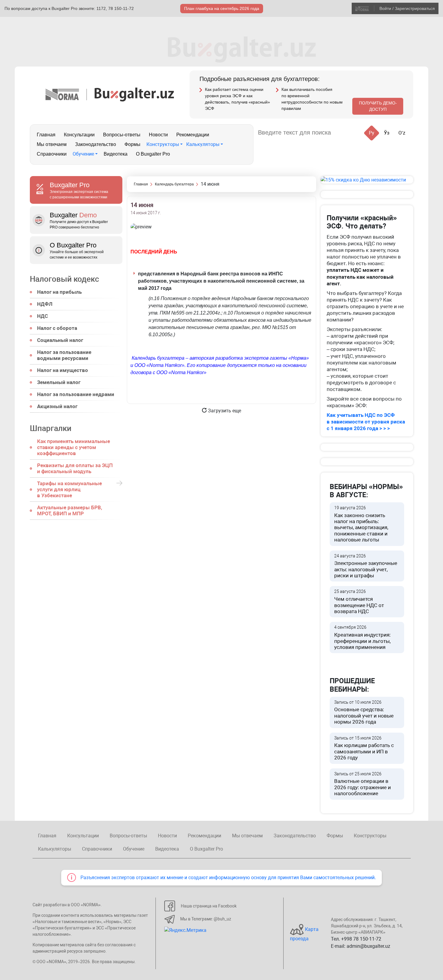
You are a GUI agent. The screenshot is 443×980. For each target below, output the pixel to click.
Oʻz (401, 133)
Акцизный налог (57, 406)
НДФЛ (44, 304)
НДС (42, 316)
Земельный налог (58, 382)
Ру (371, 133)
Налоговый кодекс (64, 279)
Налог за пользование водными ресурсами (64, 355)
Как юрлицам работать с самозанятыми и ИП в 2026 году (364, 748)
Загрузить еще (224, 411)
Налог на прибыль (59, 292)
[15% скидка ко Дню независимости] (367, 180)
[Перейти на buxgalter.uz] (134, 94)
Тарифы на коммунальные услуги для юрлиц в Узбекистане (69, 489)
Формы (132, 144)
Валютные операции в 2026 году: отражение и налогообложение (362, 784)
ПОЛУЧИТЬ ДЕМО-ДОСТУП (378, 106)
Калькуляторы (202, 144)
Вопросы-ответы (121, 134)
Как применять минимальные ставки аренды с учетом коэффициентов (73, 447)
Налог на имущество (62, 370)
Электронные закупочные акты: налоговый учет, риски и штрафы (365, 566)
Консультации (79, 134)
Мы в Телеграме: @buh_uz (205, 918)
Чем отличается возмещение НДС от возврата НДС (359, 601)
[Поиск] (342, 132)
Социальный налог (60, 340)
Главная (46, 134)
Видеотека (115, 154)
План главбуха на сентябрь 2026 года (221, 8)
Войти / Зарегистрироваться (407, 8)
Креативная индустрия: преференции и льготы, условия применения (362, 637)
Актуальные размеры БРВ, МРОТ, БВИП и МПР (69, 510)
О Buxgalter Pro (153, 154)
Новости (158, 134)
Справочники (52, 154)
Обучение (83, 154)
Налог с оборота (57, 328)
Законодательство (95, 144)
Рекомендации (192, 134)
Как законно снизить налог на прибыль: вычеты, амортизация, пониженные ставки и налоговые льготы (361, 524)
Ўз (386, 133)
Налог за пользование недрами (75, 394)
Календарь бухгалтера (174, 184)
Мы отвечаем (52, 144)
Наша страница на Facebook (209, 906)
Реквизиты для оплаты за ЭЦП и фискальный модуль (75, 468)
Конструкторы (162, 144)
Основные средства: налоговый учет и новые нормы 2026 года (364, 712)
